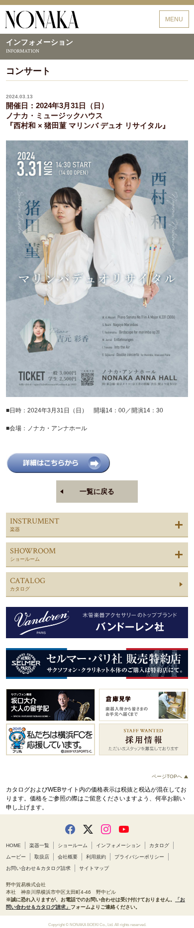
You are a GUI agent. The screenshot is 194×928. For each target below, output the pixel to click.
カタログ (159, 845)
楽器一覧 (39, 845)
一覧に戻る (97, 491)
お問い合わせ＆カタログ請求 (38, 868)
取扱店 (41, 857)
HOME (13, 845)
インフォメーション (118, 845)
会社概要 (68, 857)
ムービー (16, 857)
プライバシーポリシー (139, 857)
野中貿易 (42, 19)
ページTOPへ (168, 776)
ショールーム (73, 845)
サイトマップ (94, 868)
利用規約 (96, 857)
